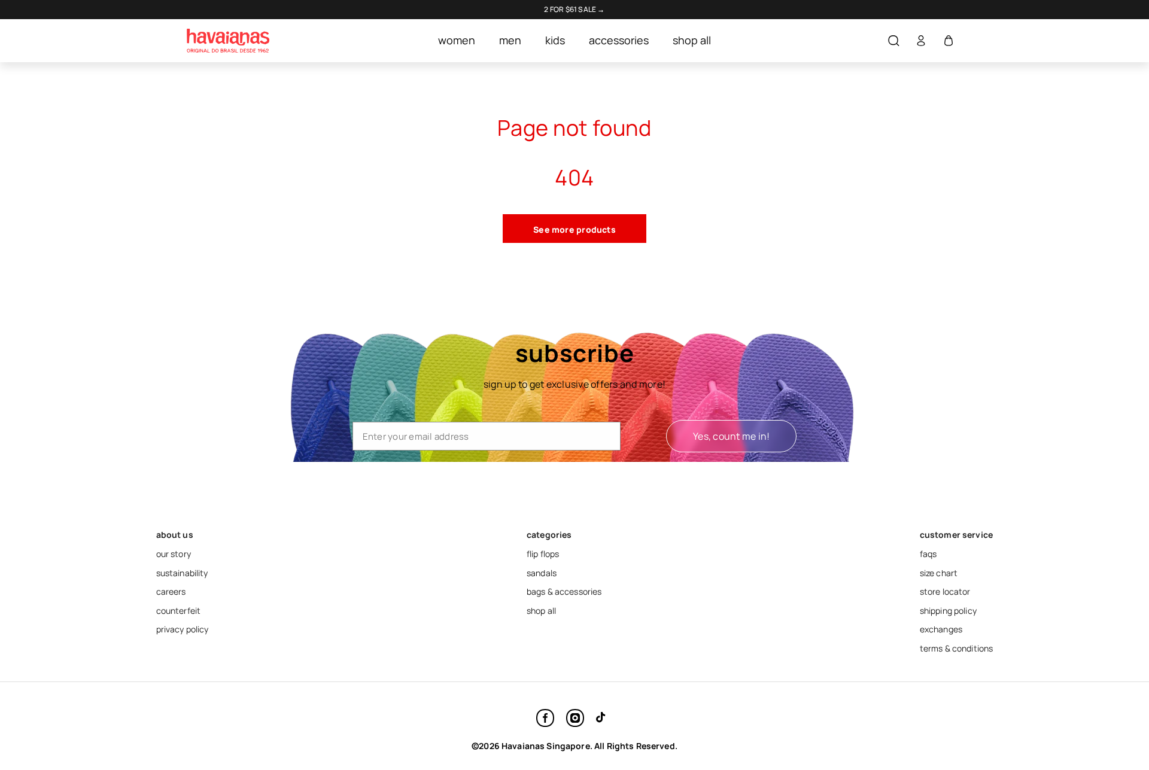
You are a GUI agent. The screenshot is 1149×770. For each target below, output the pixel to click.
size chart (938, 573)
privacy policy (182, 629)
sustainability (182, 573)
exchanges (941, 629)
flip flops (543, 553)
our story (173, 553)
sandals (542, 573)
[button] (893, 41)
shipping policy (948, 610)
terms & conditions (956, 648)
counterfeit (178, 610)
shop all (541, 610)
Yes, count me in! (731, 436)
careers (171, 591)
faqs (928, 553)
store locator (945, 591)
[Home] (228, 41)
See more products (574, 229)
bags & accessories (564, 591)
